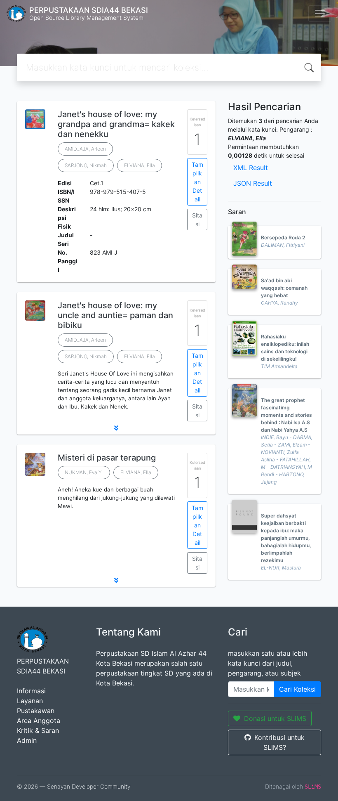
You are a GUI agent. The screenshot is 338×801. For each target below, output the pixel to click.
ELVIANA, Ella (139, 165)
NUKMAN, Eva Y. (84, 472)
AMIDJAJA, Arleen (85, 149)
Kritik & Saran (38, 730)
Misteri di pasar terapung (107, 458)
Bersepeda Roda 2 (283, 237)
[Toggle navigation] (319, 13)
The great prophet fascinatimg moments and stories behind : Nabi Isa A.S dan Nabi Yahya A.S (286, 415)
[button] (116, 428)
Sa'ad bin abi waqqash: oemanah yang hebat (284, 287)
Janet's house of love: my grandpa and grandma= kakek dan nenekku (116, 124)
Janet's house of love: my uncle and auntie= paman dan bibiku (115, 315)
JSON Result (252, 183)
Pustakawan (35, 710)
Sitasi (197, 219)
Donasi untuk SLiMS (275, 718)
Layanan (30, 701)
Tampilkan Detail (197, 182)
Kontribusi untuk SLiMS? (279, 742)
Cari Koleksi (297, 689)
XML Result (250, 167)
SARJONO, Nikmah (86, 165)
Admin (27, 740)
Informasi (31, 691)
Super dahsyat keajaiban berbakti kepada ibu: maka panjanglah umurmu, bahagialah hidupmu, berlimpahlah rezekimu (286, 538)
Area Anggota (38, 720)
